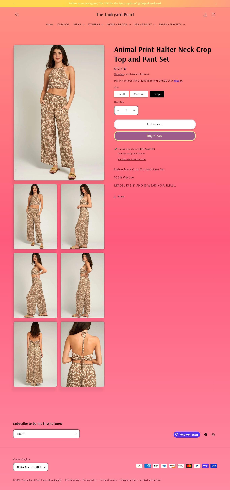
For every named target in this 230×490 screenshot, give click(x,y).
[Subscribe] (75, 433)
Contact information (150, 480)
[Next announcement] (216, 3)
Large (157, 94)
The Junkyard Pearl (31, 480)
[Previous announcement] (14, 3)
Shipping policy (128, 480)
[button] (17, 15)
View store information (132, 159)
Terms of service (108, 480)
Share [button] (121, 196)
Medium (141, 94)
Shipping (119, 74)
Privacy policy (89, 480)
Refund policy (72, 480)
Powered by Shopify (51, 480)
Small (123, 94)
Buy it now (155, 135)
